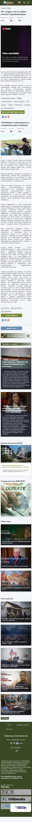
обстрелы (27, 105)
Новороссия (18, 105)
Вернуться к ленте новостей (16, 736)
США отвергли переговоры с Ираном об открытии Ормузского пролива (15, 363)
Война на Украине (19, 101)
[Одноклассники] (8, 117)
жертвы (10, 105)
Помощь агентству (23, 725)
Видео (9, 8)
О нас (9, 725)
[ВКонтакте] (3, 117)
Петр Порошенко (6, 311)
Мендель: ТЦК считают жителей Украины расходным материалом (14, 408)
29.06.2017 (7, 17)
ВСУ (27, 101)
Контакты (9, 729)
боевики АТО (5, 308)
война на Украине (6, 101)
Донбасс (3, 105)
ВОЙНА (19, 98)
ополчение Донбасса (7, 108)
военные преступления (8, 98)
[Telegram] (6, 117)
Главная (3, 8)
